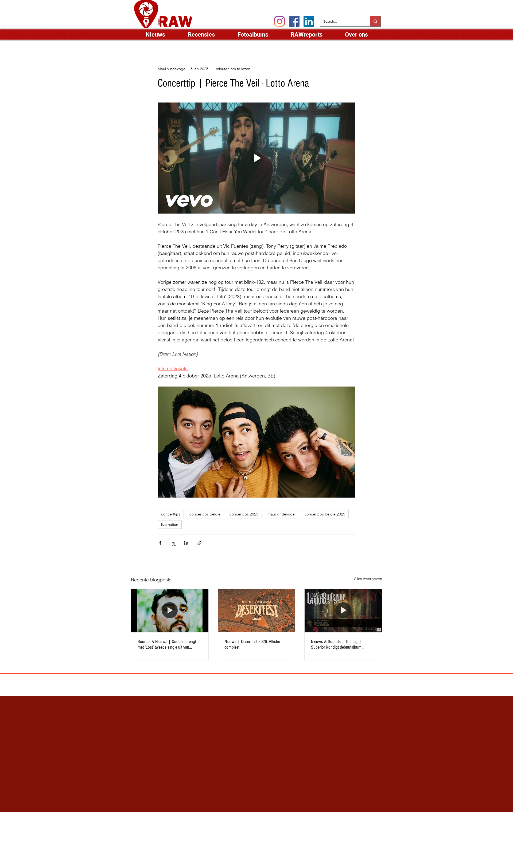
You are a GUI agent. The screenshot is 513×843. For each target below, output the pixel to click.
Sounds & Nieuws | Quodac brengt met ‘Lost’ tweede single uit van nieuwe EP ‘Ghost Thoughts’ (167, 644)
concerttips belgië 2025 (325, 514)
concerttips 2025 (244, 514)
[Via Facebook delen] (160, 543)
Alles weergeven (368, 578)
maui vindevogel (281, 514)
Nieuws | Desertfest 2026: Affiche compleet (252, 644)
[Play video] (256, 158)
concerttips (170, 514)
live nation (169, 524)
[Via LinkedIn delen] (186, 543)
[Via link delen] (199, 543)
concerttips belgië (204, 514)
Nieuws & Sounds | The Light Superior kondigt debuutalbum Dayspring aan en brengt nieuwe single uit (343, 644)
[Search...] (375, 21)
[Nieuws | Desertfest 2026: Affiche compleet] (256, 610)
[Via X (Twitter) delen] (173, 543)
